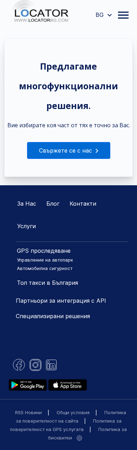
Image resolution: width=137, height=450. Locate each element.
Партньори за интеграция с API (61, 300)
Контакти (83, 203)
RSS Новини (28, 412)
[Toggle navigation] (123, 15)
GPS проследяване (44, 250)
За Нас (26, 203)
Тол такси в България (47, 282)
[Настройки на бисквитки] (79, 438)
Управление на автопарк (45, 260)
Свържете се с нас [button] (66, 150)
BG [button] (100, 14)
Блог (52, 203)
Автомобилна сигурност (44, 268)
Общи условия (73, 412)
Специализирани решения (53, 316)
